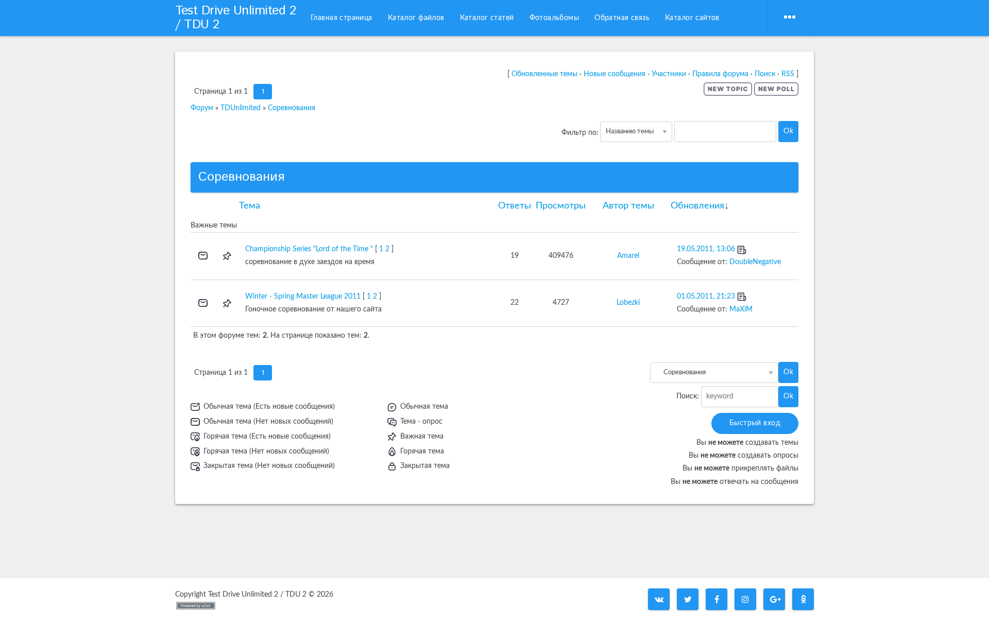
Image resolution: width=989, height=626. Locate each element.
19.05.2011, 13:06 (706, 249)
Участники (669, 74)
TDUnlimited (240, 108)
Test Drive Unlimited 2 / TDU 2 (235, 18)
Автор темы (628, 206)
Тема (249, 206)
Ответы (514, 206)
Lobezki (628, 302)
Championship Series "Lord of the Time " (309, 249)
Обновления (697, 206)
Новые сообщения (614, 74)
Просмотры (561, 206)
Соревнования (291, 108)
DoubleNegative (755, 262)
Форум (202, 108)
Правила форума (720, 74)
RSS (787, 74)
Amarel (628, 255)
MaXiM (741, 309)
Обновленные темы (544, 74)
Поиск (765, 74)
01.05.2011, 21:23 (706, 296)
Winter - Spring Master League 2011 (303, 296)
